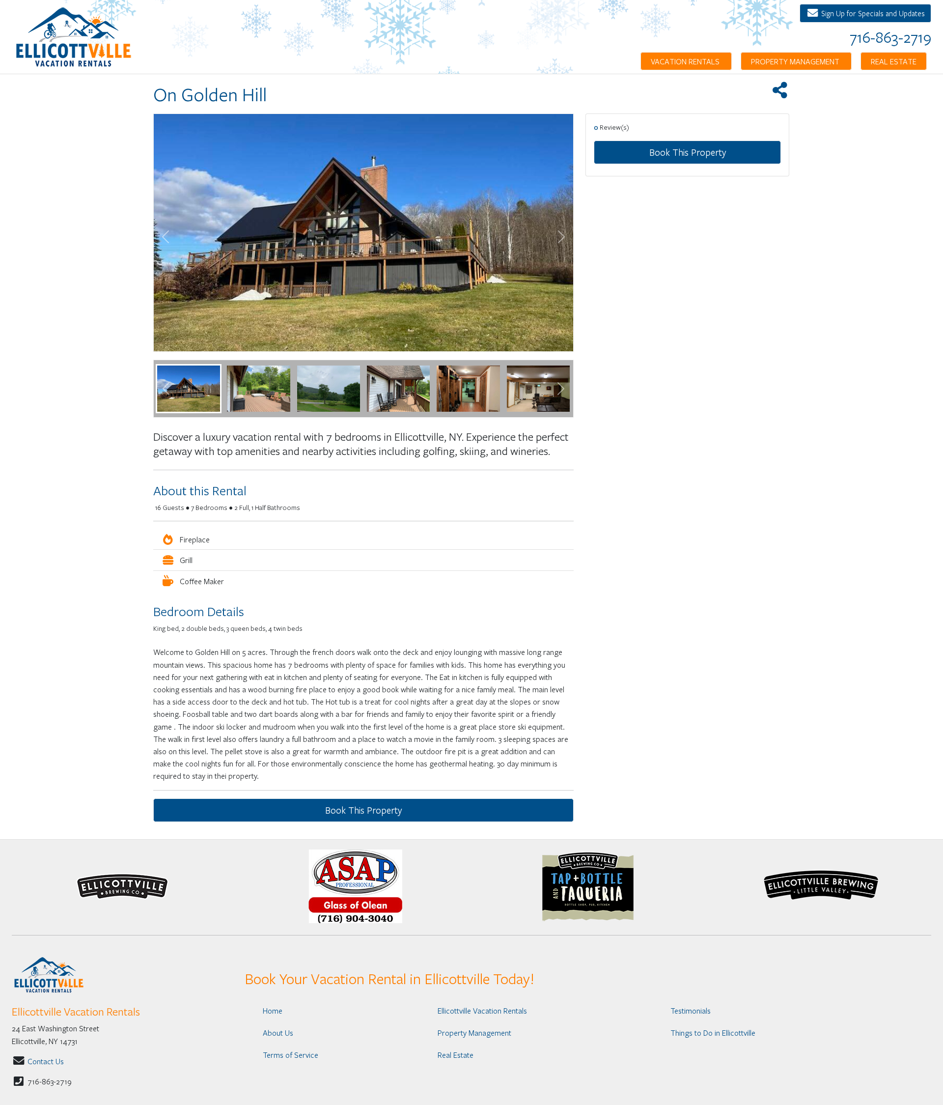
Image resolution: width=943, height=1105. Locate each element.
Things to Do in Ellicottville (712, 1032)
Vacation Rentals (686, 61)
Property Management (796, 61)
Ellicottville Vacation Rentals (482, 1010)
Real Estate (893, 61)
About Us (278, 1032)
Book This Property (687, 152)
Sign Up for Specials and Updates (872, 13)
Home (272, 1010)
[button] (166, 388)
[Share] (779, 93)
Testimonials (690, 1010)
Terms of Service (290, 1054)
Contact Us (46, 1061)
